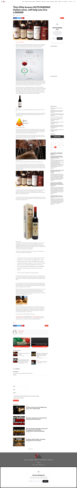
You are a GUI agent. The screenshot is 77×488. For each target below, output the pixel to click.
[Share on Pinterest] (23, 18)
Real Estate (44, 1)
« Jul (51, 150)
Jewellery (52, 1)
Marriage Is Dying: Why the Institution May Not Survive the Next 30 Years (36, 418)
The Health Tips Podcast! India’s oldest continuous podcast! (57, 153)
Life (62, 1)
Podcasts (59, 1)
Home (23, 1)
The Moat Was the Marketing (41, 361)
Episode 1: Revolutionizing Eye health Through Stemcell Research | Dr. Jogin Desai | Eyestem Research (57, 157)
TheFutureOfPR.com (36, 316)
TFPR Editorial (18, 15)
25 (53, 147)
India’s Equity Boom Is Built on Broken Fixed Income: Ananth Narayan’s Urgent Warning (23, 360)
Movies (56, 1)
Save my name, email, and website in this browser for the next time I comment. (26, 396)
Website (14, 392)
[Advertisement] (57, 61)
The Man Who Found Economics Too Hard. (24, 354)
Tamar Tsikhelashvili (20, 42)
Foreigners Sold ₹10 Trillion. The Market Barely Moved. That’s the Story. (35, 440)
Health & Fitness (32, 1)
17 (51, 145)
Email (14, 389)
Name (14, 386)
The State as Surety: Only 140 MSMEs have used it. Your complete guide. (36, 408)
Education (26, 1)
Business (37, 360)
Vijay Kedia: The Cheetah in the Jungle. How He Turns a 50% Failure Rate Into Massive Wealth (42, 355)
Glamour (47, 1)
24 (51, 147)
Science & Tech (38, 1)
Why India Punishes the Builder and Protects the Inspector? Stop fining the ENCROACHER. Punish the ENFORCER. (37, 430)
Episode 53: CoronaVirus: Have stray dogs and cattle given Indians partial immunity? (57, 171)
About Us (65, 1)
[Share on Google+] (22, 18)
